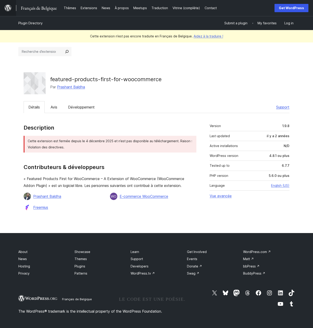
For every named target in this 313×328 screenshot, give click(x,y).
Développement (81, 107)
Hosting (24, 266)
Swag (193, 273)
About (22, 252)
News (22, 259)
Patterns (80, 273)
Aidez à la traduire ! (208, 36)
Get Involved (197, 252)
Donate (194, 266)
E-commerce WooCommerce (144, 196)
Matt (248, 259)
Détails (34, 107)
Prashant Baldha (71, 87)
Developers (139, 266)
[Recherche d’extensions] (66, 51)
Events (192, 259)
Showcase (82, 252)
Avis (54, 107)
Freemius (40, 207)
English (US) (280, 185)
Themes (80, 259)
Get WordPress (291, 8)
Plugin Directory (30, 23)
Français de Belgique (77, 299)
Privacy (24, 273)
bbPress (251, 266)
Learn (135, 252)
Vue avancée (221, 196)
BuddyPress (254, 273)
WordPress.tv (143, 273)
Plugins (79, 266)
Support (282, 107)
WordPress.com (257, 252)
